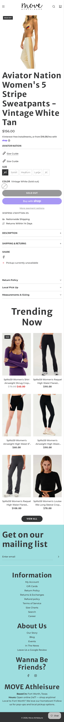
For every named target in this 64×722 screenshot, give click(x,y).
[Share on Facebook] (3, 257)
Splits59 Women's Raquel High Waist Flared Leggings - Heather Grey (16, 503)
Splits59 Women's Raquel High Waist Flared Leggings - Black (47, 381)
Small (14, 172)
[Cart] (60, 6)
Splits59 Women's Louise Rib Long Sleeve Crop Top (47, 503)
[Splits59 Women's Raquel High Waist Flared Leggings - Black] (47, 354)
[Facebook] (28, 675)
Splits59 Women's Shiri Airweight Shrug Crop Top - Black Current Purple (16, 381)
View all (32, 518)
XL (46, 172)
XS (5, 172)
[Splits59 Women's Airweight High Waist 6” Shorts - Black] (16, 415)
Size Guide (12, 153)
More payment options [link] (32, 208)
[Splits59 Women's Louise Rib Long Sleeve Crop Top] (47, 476)
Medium (25, 172)
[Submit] (58, 556)
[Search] (53, 6)
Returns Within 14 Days (19, 223)
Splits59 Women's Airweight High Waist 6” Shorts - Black (16, 442)
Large (37, 172)
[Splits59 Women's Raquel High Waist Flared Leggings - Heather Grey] (16, 476)
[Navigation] (3, 6)
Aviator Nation (11, 145)
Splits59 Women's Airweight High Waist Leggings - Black (47, 442)
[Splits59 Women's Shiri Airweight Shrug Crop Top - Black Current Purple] (16, 354)
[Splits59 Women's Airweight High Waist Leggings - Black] (47, 415)
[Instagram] (35, 675)
